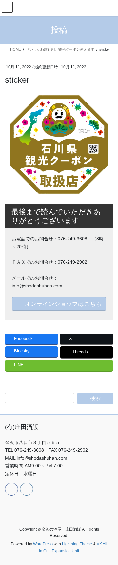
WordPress (43, 544)
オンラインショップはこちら (62, 304)
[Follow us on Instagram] (26, 489)
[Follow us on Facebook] (11, 489)
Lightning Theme (77, 544)
